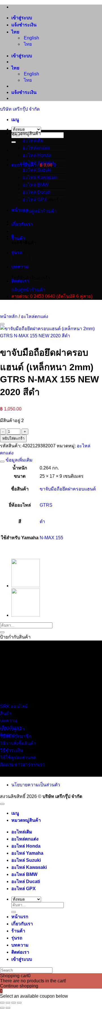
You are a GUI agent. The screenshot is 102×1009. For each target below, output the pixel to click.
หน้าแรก (19, 210)
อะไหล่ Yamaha (38, 162)
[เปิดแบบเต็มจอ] (8, 1003)
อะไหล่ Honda (37, 155)
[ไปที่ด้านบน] (2, 804)
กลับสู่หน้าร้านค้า (40, 211)
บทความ (20, 945)
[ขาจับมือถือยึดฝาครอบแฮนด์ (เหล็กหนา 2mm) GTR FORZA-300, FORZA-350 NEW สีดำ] (25, 585)
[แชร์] (13, 1003)
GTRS (46, 505)
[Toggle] (2, 461)
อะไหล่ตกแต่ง (36, 148)
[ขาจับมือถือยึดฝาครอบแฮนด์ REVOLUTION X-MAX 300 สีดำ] (25, 615)
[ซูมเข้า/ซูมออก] (2, 1003)
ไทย (15, 32)
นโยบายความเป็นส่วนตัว (35, 784)
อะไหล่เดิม (33, 140)
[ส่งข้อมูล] (13, 142)
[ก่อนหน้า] (2, 1008)
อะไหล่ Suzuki (26, 860)
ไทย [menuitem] (27, 44)
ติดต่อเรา (20, 281)
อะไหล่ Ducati (36, 192)
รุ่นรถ (16, 938)
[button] (15, 119)
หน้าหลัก (9, 316)
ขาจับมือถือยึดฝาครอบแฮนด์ (68, 488)
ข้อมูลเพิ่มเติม (19, 460)
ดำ (42, 521)
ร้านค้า (18, 238)
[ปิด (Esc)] (19, 1003)
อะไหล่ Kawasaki (29, 867)
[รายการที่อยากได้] (2, 324)
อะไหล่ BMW (24, 874)
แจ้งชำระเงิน (24, 24)
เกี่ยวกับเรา (22, 224)
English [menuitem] (31, 37)
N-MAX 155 (51, 537)
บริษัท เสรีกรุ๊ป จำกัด (20, 109)
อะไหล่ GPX (35, 199)
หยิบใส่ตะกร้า (13, 438)
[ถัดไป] (8, 1008)
